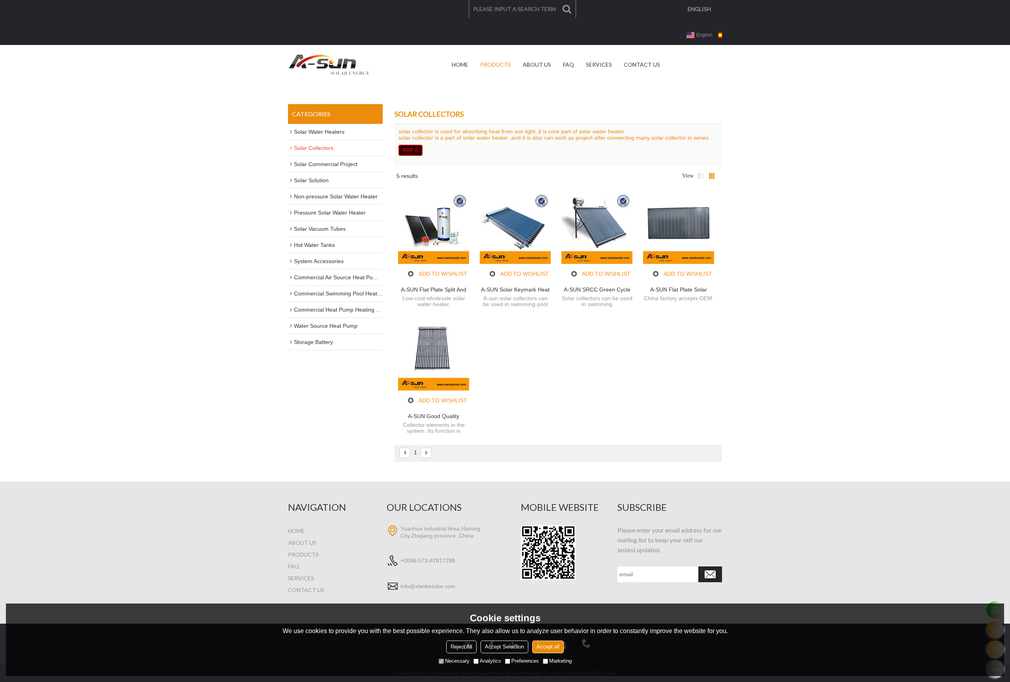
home (296, 530)
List (701, 176)
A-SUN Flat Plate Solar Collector (678, 289)
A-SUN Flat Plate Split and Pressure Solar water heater (433, 289)
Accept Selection (504, 647)
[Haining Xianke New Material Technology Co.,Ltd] (329, 64)
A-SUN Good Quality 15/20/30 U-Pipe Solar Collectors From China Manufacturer (434, 416)
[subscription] (710, 574)
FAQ (568, 64)
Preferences (525, 661)
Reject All (461, 647)
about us (302, 542)
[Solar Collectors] (558, 150)
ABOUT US (537, 64)
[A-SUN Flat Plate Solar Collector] (678, 228)
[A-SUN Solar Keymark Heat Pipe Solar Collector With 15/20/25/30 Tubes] (515, 228)
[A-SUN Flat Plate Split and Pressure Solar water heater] (433, 228)
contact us (306, 590)
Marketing (560, 661)
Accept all (548, 647)
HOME (460, 64)
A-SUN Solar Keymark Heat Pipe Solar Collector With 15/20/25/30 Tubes (515, 289)
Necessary (457, 661)
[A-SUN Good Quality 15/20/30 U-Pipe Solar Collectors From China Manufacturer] (433, 355)
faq (293, 566)
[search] (567, 9)
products (303, 554)
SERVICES (599, 64)
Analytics (490, 661)
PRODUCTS (495, 64)
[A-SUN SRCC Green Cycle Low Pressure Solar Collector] (596, 228)
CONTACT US (642, 64)
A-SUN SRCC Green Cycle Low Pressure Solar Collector (597, 289)
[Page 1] (404, 453)
